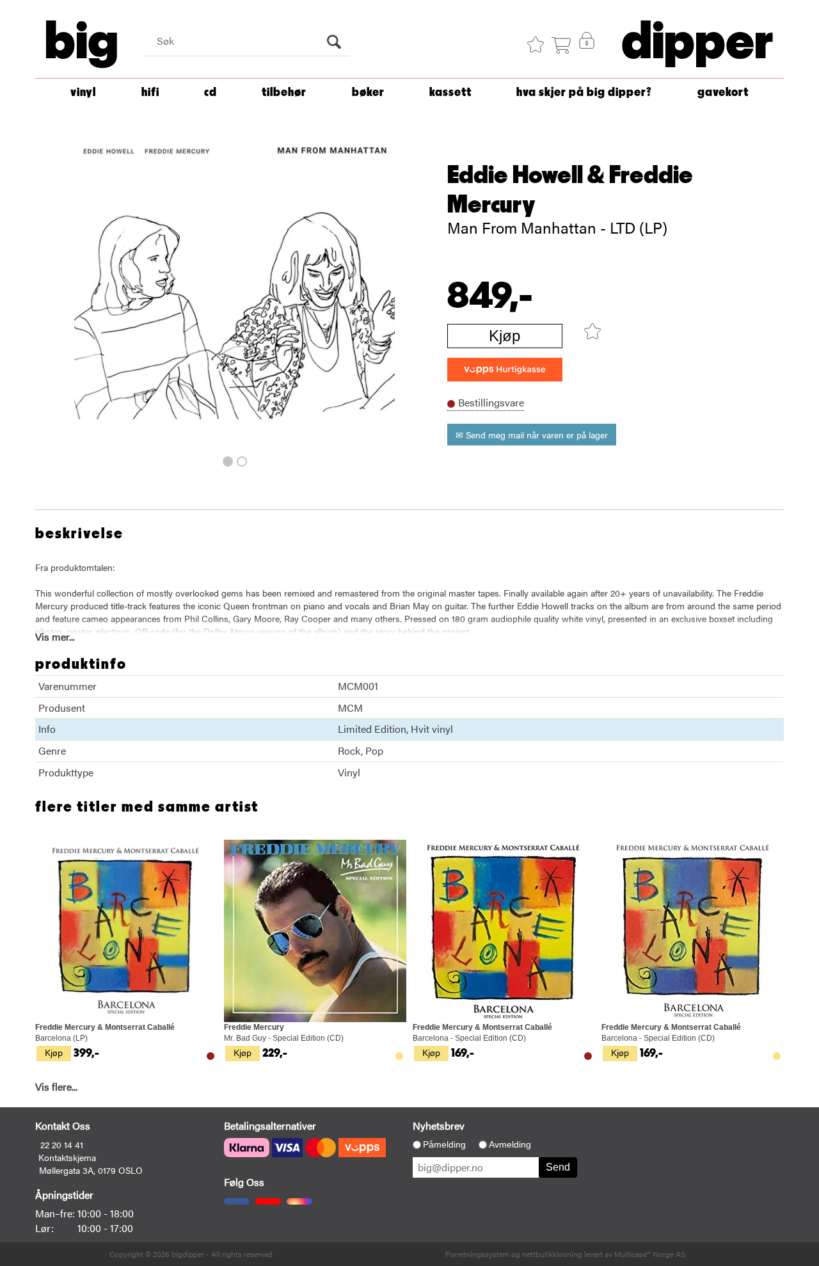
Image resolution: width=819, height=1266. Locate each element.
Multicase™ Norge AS (649, 1254)
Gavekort (723, 92)
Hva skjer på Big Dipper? (584, 92)
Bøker (368, 92)
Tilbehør (284, 92)
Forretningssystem (477, 1254)
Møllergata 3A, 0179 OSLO (91, 1170)
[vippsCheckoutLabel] (504, 369)
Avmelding (510, 1144)
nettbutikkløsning (552, 1254)
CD (210, 92)
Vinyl (83, 92)
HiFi (150, 92)
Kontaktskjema (67, 1157)
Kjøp (504, 335)
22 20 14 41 (61, 1144)
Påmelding (444, 1144)
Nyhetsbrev (439, 1125)
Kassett (450, 92)
